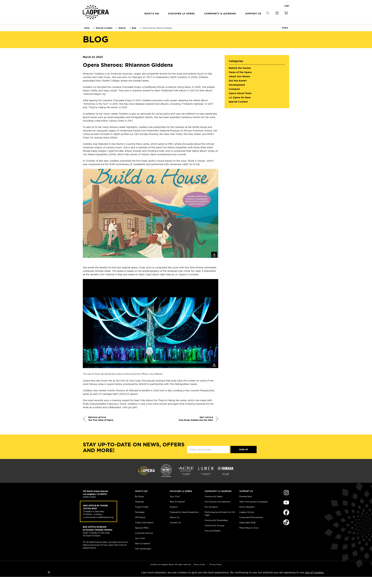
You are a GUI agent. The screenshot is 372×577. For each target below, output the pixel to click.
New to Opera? (142, 543)
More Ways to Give (248, 527)
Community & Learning (218, 491)
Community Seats (213, 496)
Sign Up (243, 449)
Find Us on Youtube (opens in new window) (286, 502)
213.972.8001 (90, 508)
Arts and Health (213, 530)
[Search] (268, 17)
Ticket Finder (141, 507)
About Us (174, 517)
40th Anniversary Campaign (253, 501)
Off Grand (140, 517)
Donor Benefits (247, 507)
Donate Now (245, 496)
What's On (141, 491)
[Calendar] (277, 13)
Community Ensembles (216, 520)
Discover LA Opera (181, 491)
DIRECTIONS (89, 497)
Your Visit (140, 538)
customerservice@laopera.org (98, 517)
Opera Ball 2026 (247, 522)
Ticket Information (144, 522)
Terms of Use (199, 564)
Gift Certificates (143, 548)
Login (286, 6)
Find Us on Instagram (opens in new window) (286, 493)
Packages (139, 512)
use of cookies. (314, 572)
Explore (173, 507)
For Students (211, 507)
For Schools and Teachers (217, 501)
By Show (139, 496)
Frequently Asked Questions (184, 512)
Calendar (139, 501)
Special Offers (142, 527)
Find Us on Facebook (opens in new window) (286, 512)
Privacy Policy (216, 564)
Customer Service (144, 533)
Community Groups (214, 525)
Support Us (246, 491)
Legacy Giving (246, 512)
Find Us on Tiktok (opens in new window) (286, 522)
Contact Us (175, 522)
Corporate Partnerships (251, 517)
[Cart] (286, 13)
